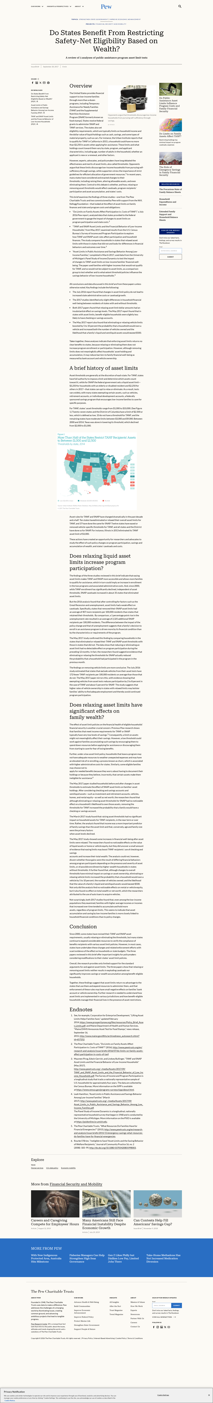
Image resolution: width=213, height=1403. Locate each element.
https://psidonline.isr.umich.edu (91, 1121)
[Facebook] (153, 1327)
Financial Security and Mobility (76, 1184)
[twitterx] (40, 82)
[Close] (209, 1395)
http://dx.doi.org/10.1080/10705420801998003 (112, 1147)
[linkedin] (36, 82)
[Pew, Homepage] (106, 6)
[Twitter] (165, 1327)
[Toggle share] (174, 76)
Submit (170, 257)
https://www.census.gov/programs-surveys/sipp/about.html (105, 1089)
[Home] (52, 1291)
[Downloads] (180, 76)
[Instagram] (157, 1327)
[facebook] (32, 82)
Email (161, 246)
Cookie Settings (163, 1395)
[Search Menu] (180, 6)
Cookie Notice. (10, 1400)
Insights (113, 1298)
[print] (48, 82)
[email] (44, 82)
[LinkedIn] (161, 1327)
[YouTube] (168, 1327)
